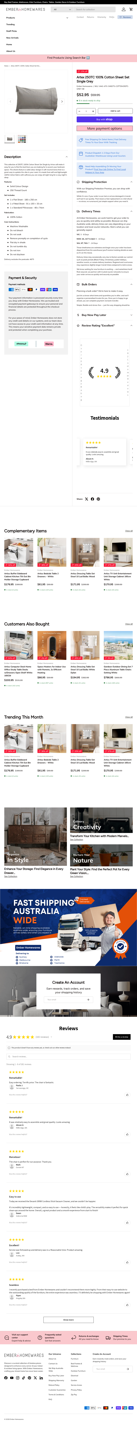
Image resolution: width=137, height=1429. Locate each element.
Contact (80, 17)
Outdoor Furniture (78, 1371)
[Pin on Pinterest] (98, 499)
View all (129, 530)
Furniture (74, 1359)
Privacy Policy (76, 1390)
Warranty (101, 17)
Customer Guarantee (57, 1390)
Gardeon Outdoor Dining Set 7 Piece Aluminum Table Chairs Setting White (118, 669)
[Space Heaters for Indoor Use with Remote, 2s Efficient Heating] (51, 645)
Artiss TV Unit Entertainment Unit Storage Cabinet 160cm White (118, 576)
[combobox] (83, 9)
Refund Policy (54, 1385)
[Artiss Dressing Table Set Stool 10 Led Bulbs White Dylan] (85, 645)
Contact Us (53, 1363)
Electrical (74, 1376)
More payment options (104, 128)
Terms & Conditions (56, 1394)
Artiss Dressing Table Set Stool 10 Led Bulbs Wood (83, 575)
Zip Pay (74, 1394)
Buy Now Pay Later (56, 1376)
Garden (74, 1380)
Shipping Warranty (56, 1380)
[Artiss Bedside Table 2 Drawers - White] (51, 552)
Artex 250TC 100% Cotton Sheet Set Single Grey (26, 66)
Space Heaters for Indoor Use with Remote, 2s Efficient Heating (51, 669)
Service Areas (76, 1385)
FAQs (111, 17)
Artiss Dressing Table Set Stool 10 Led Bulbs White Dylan (83, 669)
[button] (131, 9)
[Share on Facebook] (92, 499)
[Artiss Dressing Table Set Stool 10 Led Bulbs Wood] (85, 552)
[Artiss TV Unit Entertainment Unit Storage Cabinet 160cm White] (118, 552)
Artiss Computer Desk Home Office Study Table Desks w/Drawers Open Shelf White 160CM (18, 671)
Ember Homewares (84, 86)
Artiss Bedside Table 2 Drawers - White (48, 575)
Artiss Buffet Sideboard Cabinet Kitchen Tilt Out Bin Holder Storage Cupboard (17, 576)
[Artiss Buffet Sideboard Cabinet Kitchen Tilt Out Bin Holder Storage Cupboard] (18, 552)
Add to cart (115, 111)
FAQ (50, 1399)
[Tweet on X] (87, 499)
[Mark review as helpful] (127, 1095)
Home (6, 66)
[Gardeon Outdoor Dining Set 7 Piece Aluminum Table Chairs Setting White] (118, 645)
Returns (90, 17)
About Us (52, 1359)
